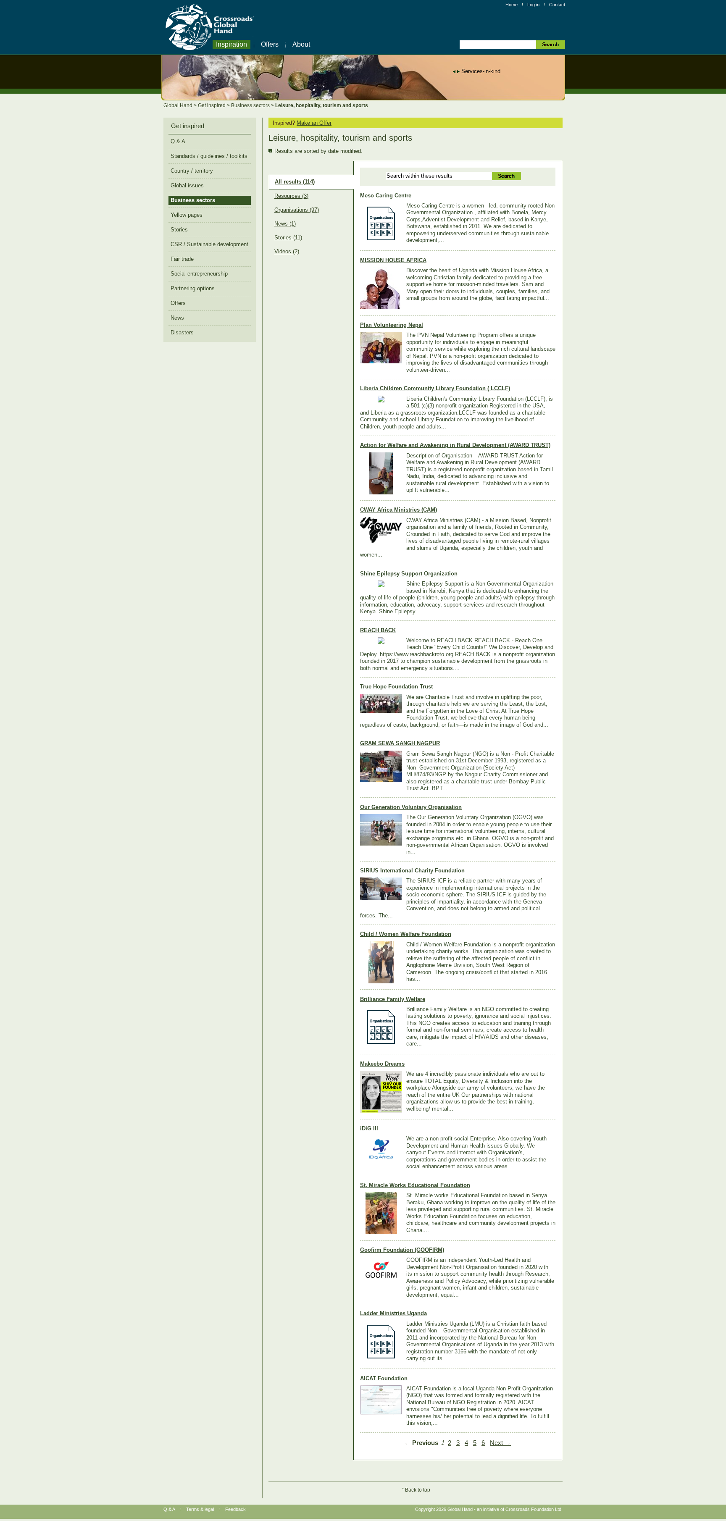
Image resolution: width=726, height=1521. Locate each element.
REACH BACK (378, 630)
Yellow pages (187, 215)
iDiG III (369, 1128)
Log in (533, 4)
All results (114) (295, 182)
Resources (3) (291, 196)
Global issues (187, 185)
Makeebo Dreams (382, 1064)
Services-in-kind (480, 71)
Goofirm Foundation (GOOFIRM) (402, 1250)
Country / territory (192, 171)
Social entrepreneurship (199, 274)
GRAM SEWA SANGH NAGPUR (400, 743)
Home (511, 4)
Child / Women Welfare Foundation (405, 934)
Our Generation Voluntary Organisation (411, 807)
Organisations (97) (296, 210)
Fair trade (182, 259)
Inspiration (231, 44)
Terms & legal (200, 1509)
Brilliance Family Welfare (392, 999)
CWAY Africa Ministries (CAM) (398, 510)
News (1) (285, 224)
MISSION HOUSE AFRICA (393, 260)
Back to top (417, 1490)
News (177, 318)
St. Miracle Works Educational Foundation (415, 1185)
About (301, 44)
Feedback (235, 1509)
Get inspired (212, 105)
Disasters (182, 332)
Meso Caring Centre (385, 195)
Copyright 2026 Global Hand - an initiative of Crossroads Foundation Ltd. (489, 1509)
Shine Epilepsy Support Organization (409, 573)
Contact (557, 4)
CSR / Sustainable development (209, 244)
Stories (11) (288, 238)
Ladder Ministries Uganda (393, 1313)
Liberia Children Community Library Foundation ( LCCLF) (435, 388)
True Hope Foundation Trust (396, 686)
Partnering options (193, 288)
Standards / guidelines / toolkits (209, 156)
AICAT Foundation (384, 1378)
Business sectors (251, 105)
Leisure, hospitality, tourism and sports (321, 105)
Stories (179, 229)
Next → (500, 1443)
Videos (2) (286, 252)
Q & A (178, 141)
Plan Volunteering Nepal (391, 325)
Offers (270, 44)
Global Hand (178, 105)
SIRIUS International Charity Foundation (412, 870)
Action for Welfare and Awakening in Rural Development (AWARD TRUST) (455, 445)
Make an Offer (314, 123)
